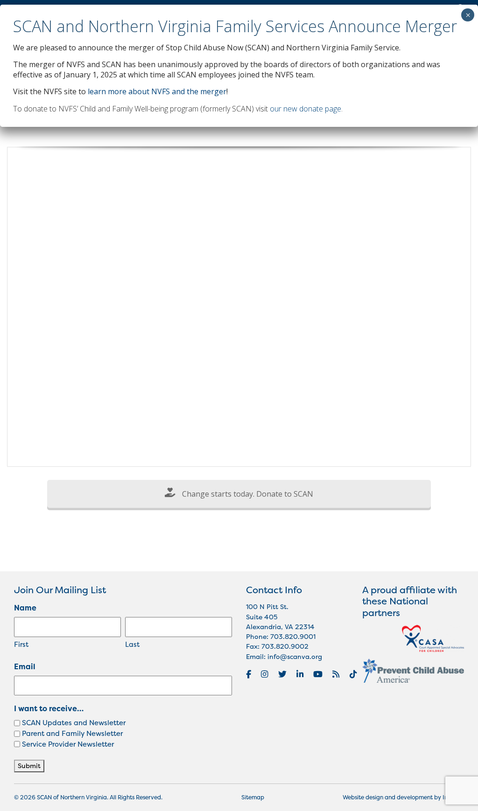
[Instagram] (264, 674)
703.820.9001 (293, 636)
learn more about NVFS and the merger (157, 91)
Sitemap (252, 797)
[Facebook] (248, 674)
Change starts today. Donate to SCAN (246, 494)
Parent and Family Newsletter (72, 733)
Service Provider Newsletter (68, 744)
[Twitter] (282, 674)
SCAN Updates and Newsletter (74, 723)
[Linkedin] (299, 674)
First (21, 644)
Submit (29, 765)
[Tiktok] (353, 674)
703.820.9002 (285, 646)
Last (132, 644)
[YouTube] (318, 674)
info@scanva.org (294, 656)
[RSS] (335, 674)
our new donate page (305, 109)
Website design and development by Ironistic (403, 797)
